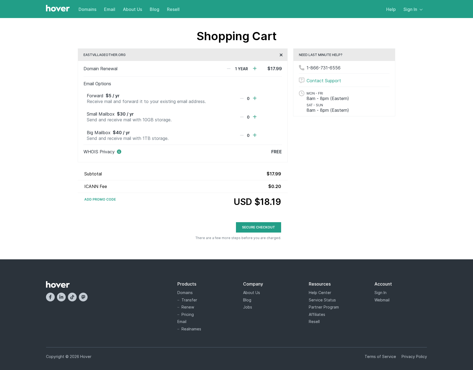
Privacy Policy (414, 356)
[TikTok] (72, 297)
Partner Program (324, 307)
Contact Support (324, 80)
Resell (173, 9)
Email (109, 9)
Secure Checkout (258, 227)
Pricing (187, 314)
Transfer (189, 300)
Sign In (410, 9)
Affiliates (317, 314)
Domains (87, 9)
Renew (187, 307)
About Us (132, 9)
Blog (154, 9)
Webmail (382, 300)
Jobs (247, 307)
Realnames (191, 329)
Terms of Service (380, 356)
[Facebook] (50, 297)
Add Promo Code (100, 199)
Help (391, 9)
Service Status (322, 300)
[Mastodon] (83, 297)
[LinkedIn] (61, 297)
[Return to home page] (58, 8)
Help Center (320, 292)
